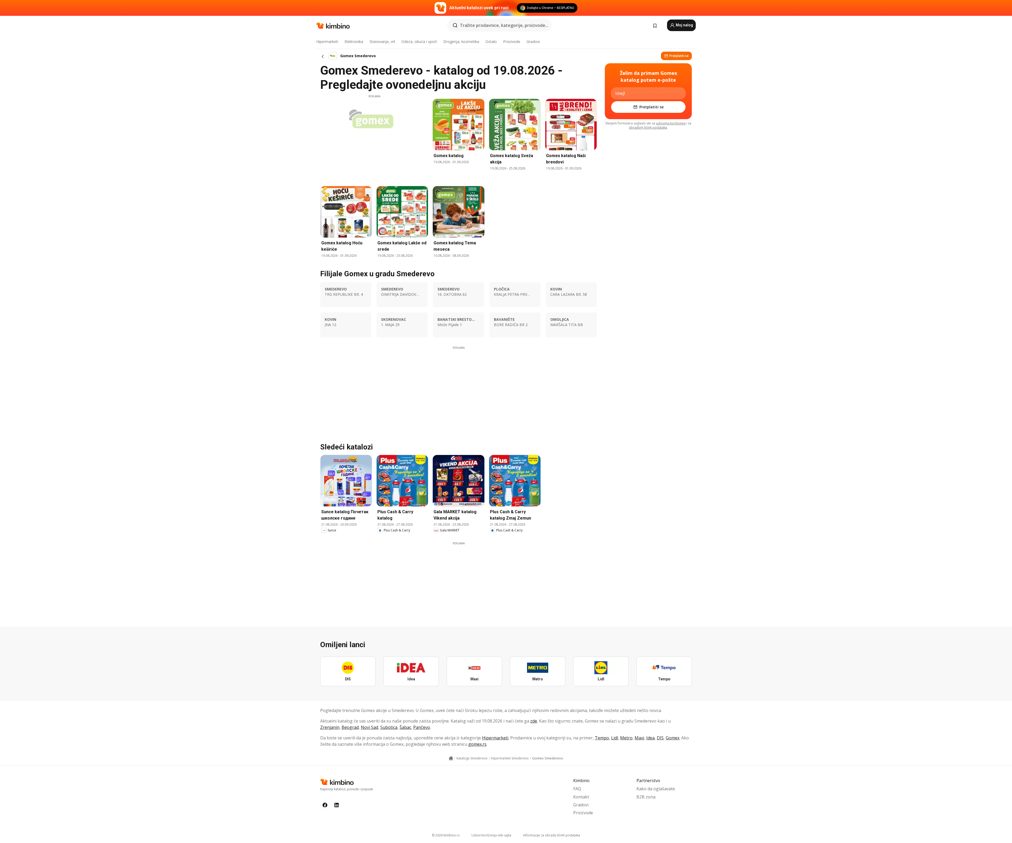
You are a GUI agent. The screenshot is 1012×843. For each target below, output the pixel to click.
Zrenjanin (329, 727)
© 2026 (446, 835)
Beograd (350, 727)
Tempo (602, 738)
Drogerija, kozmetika (461, 41)
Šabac (405, 727)
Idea (650, 738)
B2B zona (645, 797)
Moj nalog (684, 25)
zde (533, 721)
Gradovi (533, 41)
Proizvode (511, 41)
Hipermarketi (327, 41)
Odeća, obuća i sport (419, 41)
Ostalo (491, 41)
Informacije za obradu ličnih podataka (551, 835)
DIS (660, 738)
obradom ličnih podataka (648, 127)
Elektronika (353, 41)
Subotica (388, 727)
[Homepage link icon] (451, 758)
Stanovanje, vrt (382, 41)
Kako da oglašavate (655, 789)
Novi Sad (369, 727)
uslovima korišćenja (670, 123)
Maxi (639, 738)
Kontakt (581, 797)
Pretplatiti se (679, 56)
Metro (626, 738)
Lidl (614, 738)
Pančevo (421, 727)
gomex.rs (477, 744)
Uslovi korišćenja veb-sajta (491, 835)
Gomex (672, 738)
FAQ (577, 789)
